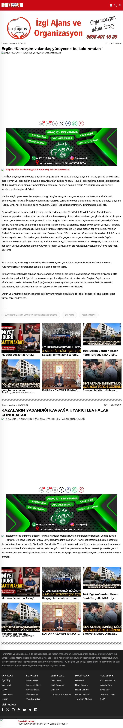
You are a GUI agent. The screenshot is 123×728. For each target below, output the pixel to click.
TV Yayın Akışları (83, 699)
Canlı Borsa (56, 680)
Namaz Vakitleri (82, 694)
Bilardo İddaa (32, 694)
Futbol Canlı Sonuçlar (61, 694)
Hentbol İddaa (32, 690)
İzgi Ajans (69, 315)
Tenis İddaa (105, 690)
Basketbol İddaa (33, 685)
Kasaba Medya (8, 44)
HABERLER (23, 405)
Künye (5, 690)
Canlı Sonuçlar (57, 685)
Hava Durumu (81, 685)
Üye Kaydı (6, 685)
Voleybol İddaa (33, 699)
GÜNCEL (22, 44)
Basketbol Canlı (107, 694)
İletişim (5, 699)
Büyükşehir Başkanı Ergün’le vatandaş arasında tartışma (31, 315)
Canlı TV (55, 690)
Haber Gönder (82, 690)
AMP (102, 699)
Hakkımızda (7, 694)
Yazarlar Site (106, 685)
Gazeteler (79, 680)
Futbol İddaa (32, 680)
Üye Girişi (6, 680)
